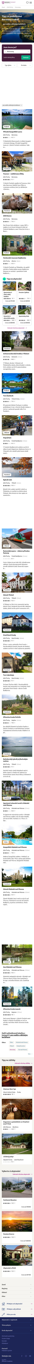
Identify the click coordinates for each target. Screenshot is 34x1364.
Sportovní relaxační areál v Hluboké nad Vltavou (16, 804)
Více (29, 1054)
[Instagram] (26, 1356)
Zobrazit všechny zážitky (22, 1063)
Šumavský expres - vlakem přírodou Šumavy (16, 552)
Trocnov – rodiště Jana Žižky (13, 174)
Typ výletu (8, 65)
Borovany (18, 7)
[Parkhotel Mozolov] (17, 1187)
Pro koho (23, 65)
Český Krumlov (21, 1046)
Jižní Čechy (10, 7)
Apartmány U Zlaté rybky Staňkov (8, 294)
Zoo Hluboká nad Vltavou (12, 967)
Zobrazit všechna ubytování (15, 328)
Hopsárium (7, 438)
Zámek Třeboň (8, 595)
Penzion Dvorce (8, 1234)
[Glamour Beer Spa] (17, 1076)
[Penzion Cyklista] (24, 286)
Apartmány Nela (24, 316)
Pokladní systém (7, 1350)
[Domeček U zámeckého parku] (9, 309)
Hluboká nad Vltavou (22, 1042)
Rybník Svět (7, 480)
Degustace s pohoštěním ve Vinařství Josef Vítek (16, 1123)
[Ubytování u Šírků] (17, 1255)
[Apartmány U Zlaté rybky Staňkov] (9, 286)
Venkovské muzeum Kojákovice (14, 258)
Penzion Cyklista (24, 292)
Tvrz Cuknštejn (8, 675)
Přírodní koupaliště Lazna (12, 132)
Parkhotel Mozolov (10, 1200)
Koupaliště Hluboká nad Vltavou (15, 847)
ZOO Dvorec (7, 216)
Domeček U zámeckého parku (9, 317)
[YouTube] (30, 1356)
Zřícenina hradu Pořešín (12, 717)
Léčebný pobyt (8, 1157)
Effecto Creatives (7, 1360)
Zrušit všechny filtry (9, 57)
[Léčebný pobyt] (17, 1144)
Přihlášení (5, 1343)
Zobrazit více (28, 36)
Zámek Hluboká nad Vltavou (13, 889)
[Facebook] (22, 1356)
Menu (30, 2)
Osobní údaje (6, 1338)
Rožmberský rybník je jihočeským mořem (15, 760)
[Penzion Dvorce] (17, 1221)
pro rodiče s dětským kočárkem (15, 1036)
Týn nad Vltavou (22, 1049)
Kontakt (4, 1341)
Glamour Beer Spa (9, 1089)
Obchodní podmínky (8, 1336)
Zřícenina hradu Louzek (11, 1009)
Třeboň (12, 1046)
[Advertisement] (17, 86)
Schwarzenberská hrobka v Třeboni (16, 354)
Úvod (3, 7)
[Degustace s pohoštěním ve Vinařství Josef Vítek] (17, 1109)
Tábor (11, 1042)
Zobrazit (25, 57)
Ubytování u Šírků (9, 1268)
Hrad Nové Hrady (9, 635)
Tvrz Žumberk (8, 396)
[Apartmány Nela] (24, 309)
